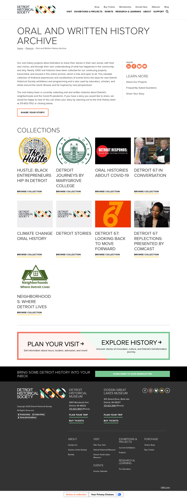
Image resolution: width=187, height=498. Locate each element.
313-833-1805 (75, 408)
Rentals (71, 454)
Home (20, 48)
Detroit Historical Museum (104, 449)
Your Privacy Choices (102, 494)
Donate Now (141, 6)
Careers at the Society (77, 449)
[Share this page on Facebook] (134, 66)
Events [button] (109, 11)
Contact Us (72, 445)
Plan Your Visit (100, 445)
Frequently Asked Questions (141, 87)
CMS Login (165, 487)
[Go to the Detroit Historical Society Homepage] (37, 9)
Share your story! (33, 112)
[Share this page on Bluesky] (139, 66)
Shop (96, 6)
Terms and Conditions (28, 417)
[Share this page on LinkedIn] (128, 66)
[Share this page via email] (144, 66)
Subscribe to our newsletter (132, 373)
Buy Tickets (109, 6)
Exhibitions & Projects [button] (88, 11)
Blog (166, 6)
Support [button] (158, 11)
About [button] (147, 11)
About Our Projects (136, 82)
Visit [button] (69, 11)
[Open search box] (167, 12)
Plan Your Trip (78, 414)
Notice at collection (76, 494)
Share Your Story (135, 93)
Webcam (156, 6)
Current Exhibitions (127, 447)
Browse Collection (29, 191)
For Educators (125, 469)
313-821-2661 (110, 405)
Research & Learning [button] (128, 11)
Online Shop (149, 445)
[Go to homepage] (41, 396)
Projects (29, 48)
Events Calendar (100, 471)
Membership (125, 6)
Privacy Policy (25, 414)
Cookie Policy (39, 414)
